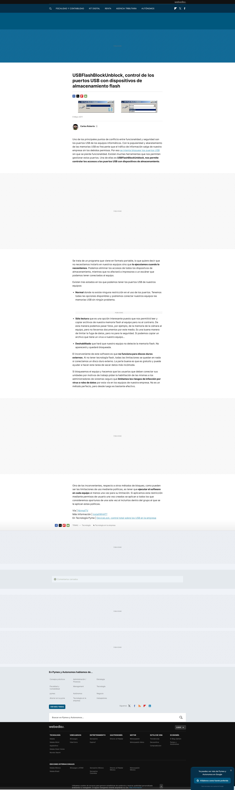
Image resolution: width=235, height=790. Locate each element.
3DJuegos (73, 739)
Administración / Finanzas (79, 680)
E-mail (85, 96)
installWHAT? (100, 514)
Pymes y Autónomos (174, 743)
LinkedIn (150, 705)
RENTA (108, 8)
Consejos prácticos (57, 679)
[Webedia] (180, 1)
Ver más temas (57, 707)
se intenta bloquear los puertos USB (140, 150)
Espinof (93, 742)
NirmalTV (83, 510)
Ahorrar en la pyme (57, 698)
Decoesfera (154, 742)
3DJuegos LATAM (76, 768)
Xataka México (55, 768)
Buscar (181, 717)
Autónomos (147, 8)
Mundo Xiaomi (55, 752)
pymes (52, 693)
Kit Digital (94, 8)
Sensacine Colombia (94, 772)
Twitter (180, 8)
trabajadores (102, 698)
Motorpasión (135, 739)
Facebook (184, 8)
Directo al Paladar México (116, 769)
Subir (178, 727)
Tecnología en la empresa (105, 525)
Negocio (100, 693)
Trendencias (154, 739)
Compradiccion (155, 746)
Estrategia (101, 679)
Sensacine (94, 739)
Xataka (52, 739)
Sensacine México (97, 768)
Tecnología (86, 525)
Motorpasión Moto (137, 742)
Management (78, 686)
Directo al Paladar (116, 739)
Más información (135, 788)
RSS (139, 705)
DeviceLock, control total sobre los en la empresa (126, 518)
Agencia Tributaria (126, 8)
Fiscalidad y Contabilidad (70, 8)
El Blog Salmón (175, 739)
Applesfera (54, 746)
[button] (89, 126)
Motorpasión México (135, 769)
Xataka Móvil (54, 742)
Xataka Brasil (54, 771)
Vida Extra (73, 742)
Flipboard (175, 8)
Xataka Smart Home (57, 749)
